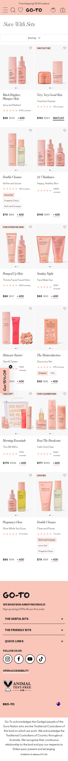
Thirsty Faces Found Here (16, 280)
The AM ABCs (10, 446)
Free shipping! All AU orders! (34, 3)
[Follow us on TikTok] (41, 659)
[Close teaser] (10, 367)
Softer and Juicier (12, 183)
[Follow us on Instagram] (7, 659)
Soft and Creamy (12, 206)
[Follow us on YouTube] (30, 659)
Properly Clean (11, 200)
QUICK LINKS (14, 641)
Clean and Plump (46, 528)
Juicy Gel (8, 195)
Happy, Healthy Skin (47, 183)
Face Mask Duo (45, 280)
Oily (53, 373)
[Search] (13, 10)
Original (42, 373)
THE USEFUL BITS (17, 618)
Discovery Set (44, 361)
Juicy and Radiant (12, 105)
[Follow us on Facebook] (19, 659)
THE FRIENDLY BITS (18, 630)
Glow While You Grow (14, 528)
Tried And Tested (46, 101)
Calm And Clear (45, 446)
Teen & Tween (10, 361)
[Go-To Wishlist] (20, 10)
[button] (30, 48)
